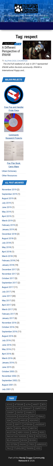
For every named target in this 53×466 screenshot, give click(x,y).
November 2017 (9, 274)
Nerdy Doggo (23, 432)
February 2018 (8, 260)
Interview (28, 424)
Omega (34, 432)
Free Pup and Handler (14, 107)
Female (41, 416)
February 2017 (8, 314)
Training (30, 448)
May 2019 (6, 212)
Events (33, 416)
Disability (30, 412)
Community (14, 135)
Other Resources (9, 175)
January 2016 (8, 362)
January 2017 (8, 318)
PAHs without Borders (16, 436)
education (23, 416)
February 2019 (8, 225)
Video (38, 448)
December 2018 (9, 234)
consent (10, 412)
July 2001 (6, 389)
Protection (41, 436)
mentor (33, 428)
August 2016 (7, 336)
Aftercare (19, 404)
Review (24, 440)
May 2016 (6, 349)
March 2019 (7, 220)
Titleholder (18, 448)
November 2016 (9, 323)
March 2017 (7, 309)
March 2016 (7, 358)
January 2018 (8, 265)
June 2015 (6, 367)
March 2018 (7, 256)
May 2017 (6, 300)
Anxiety (36, 404)
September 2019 (9, 194)
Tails (9, 448)
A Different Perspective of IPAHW (11, 51)
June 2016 (6, 345)
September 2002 (9, 380)
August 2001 (7, 385)
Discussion (11, 416)
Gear (9, 420)
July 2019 (6, 203)
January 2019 (8, 229)
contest (20, 412)
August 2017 (7, 287)
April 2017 (6, 305)
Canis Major (13, 166)
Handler (23, 420)
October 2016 (8, 327)
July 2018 (6, 243)
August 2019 (7, 198)
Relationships (13, 440)
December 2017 (9, 269)
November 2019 (9, 189)
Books (9, 408)
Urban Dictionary (9, 171)
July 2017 (6, 291)
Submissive (41, 444)
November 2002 (9, 376)
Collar (17, 408)
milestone (11, 432)
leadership (40, 424)
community (27, 408)
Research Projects (14, 138)
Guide (15, 420)
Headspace (34, 420)
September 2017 (9, 282)
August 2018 (7, 238)
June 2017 (6, 296)
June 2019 (6, 207)
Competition (40, 408)
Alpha (28, 404)
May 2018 (6, 247)
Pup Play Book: (14, 163)
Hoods (9, 424)
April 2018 (6, 251)
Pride (31, 436)
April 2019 (6, 216)
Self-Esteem (12, 444)
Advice (9, 404)
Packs (41, 432)
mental (10, 428)
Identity (18, 424)
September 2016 (9, 331)
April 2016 (6, 354)
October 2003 (8, 371)
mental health (21, 428)
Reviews (32, 440)
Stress (31, 444)
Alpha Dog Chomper (16, 61)
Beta (44, 404)
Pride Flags (14, 110)
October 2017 (8, 278)
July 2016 (6, 340)
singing (22, 444)
